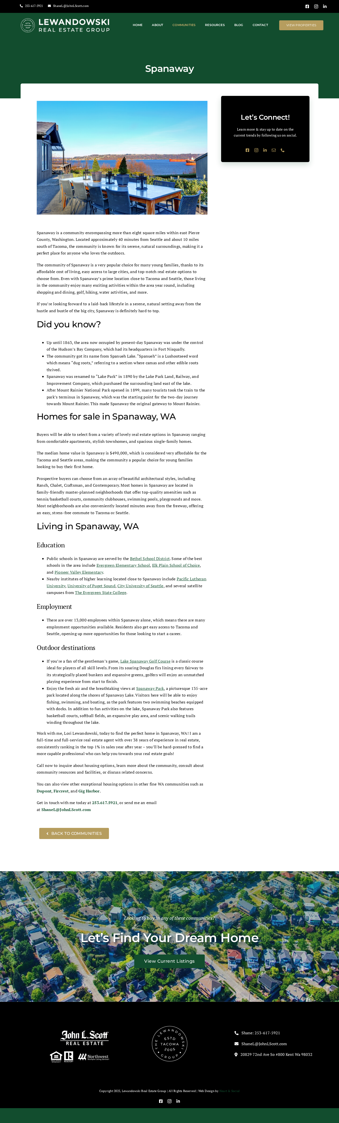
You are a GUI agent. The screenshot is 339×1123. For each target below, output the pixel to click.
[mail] (274, 150)
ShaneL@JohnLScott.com (66, 809)
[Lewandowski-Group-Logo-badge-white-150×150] (169, 1027)
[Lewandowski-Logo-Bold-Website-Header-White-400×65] (65, 20)
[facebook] (307, 6)
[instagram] (316, 6)
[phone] (283, 150)
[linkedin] (325, 6)
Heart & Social (229, 1091)
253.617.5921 (104, 802)
